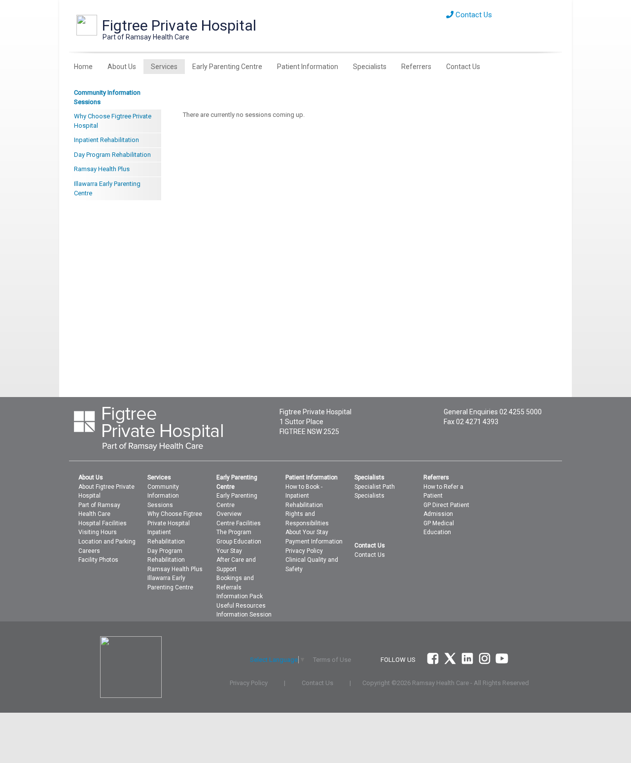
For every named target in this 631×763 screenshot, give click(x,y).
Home (83, 67)
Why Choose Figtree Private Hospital (112, 120)
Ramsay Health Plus (102, 169)
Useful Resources (241, 605)
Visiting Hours (97, 532)
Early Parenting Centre (227, 67)
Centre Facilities (238, 523)
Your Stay (229, 550)
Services (164, 67)
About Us (121, 67)
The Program (233, 532)
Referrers (416, 67)
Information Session (244, 614)
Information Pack (239, 596)
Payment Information (314, 541)
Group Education (238, 541)
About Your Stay (306, 532)
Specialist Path (374, 486)
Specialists (369, 67)
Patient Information (307, 67)
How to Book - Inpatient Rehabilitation (304, 496)
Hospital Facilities (102, 523)
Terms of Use (332, 659)
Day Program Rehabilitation (112, 154)
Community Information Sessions (107, 97)
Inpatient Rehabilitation (106, 140)
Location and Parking (107, 541)
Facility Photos (98, 559)
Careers (89, 550)
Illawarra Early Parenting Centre (107, 188)
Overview (229, 513)
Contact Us (473, 14)
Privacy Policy (304, 550)
